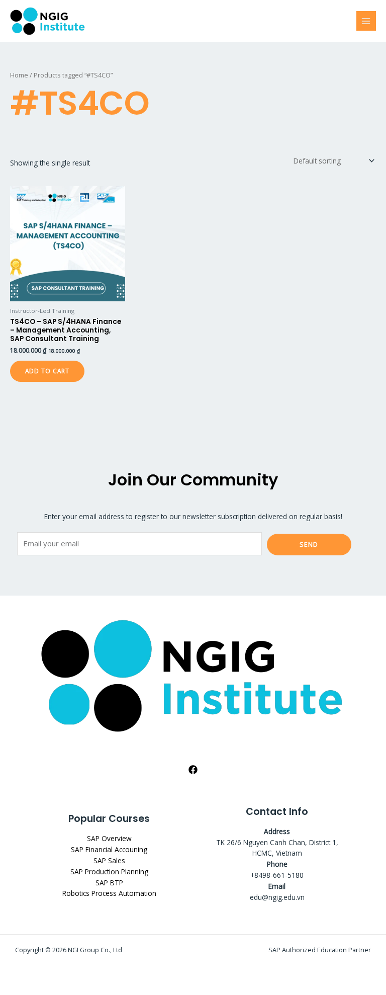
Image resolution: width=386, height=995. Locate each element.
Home (19, 75)
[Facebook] (193, 769)
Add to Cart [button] (47, 371)
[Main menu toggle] (366, 21)
